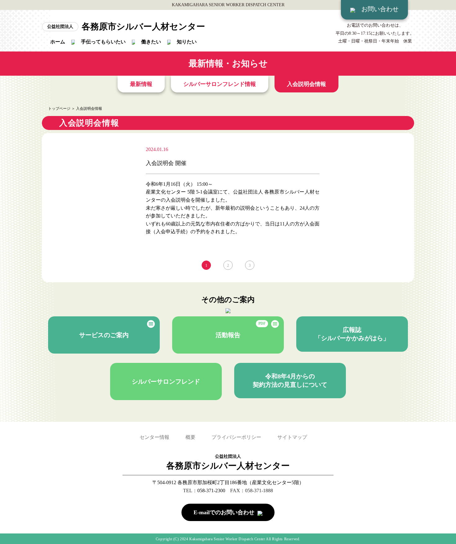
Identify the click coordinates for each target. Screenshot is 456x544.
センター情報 (154, 437)
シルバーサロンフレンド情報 (219, 84)
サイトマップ (292, 437)
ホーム (57, 41)
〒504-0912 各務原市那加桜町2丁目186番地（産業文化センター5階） (228, 482)
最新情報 (141, 84)
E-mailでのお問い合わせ (224, 512)
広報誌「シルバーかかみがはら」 (352, 333)
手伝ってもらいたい (103, 41)
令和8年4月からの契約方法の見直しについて (290, 380)
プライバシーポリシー (236, 437)
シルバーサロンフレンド (166, 381)
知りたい (187, 41)
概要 (190, 437)
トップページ (59, 108)
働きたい (151, 41)
